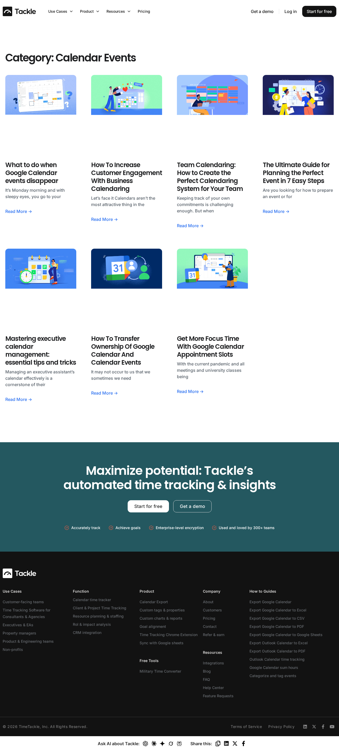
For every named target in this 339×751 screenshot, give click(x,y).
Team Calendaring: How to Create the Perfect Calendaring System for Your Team (210, 176)
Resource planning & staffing (98, 616)
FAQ (206, 679)
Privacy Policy (281, 726)
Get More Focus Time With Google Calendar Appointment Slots (210, 346)
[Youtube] (332, 726)
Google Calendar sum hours (273, 667)
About (208, 602)
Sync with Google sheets (162, 643)
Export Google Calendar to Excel (277, 610)
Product (147, 591)
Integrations (213, 663)
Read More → (18, 211)
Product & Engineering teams (28, 641)
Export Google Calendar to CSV (277, 618)
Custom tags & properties (162, 610)
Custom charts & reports (161, 618)
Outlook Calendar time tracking (277, 659)
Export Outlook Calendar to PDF (277, 651)
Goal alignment (153, 626)
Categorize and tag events (272, 675)
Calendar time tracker (92, 599)
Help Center (213, 687)
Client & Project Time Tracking (99, 608)
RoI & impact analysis (92, 624)
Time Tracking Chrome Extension (169, 634)
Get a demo (262, 11)
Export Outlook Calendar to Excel (278, 643)
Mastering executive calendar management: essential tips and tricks (40, 350)
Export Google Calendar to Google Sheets (286, 634)
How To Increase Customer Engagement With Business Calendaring (126, 176)
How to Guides (262, 591)
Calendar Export (154, 602)
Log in (290, 11)
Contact (210, 626)
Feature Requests (218, 696)
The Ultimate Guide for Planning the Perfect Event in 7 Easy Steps (296, 172)
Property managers (19, 633)
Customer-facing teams (23, 602)
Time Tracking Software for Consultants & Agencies (26, 613)
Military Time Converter (160, 671)
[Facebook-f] (323, 726)
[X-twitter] (314, 726)
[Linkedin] (305, 726)
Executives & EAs (18, 625)
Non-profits (13, 649)
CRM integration (87, 632)
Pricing (209, 618)
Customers (212, 610)
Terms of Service (246, 726)
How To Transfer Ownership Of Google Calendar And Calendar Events (122, 350)
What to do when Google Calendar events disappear (31, 172)
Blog (207, 671)
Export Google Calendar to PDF (276, 626)
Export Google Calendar (270, 602)
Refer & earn (213, 634)
